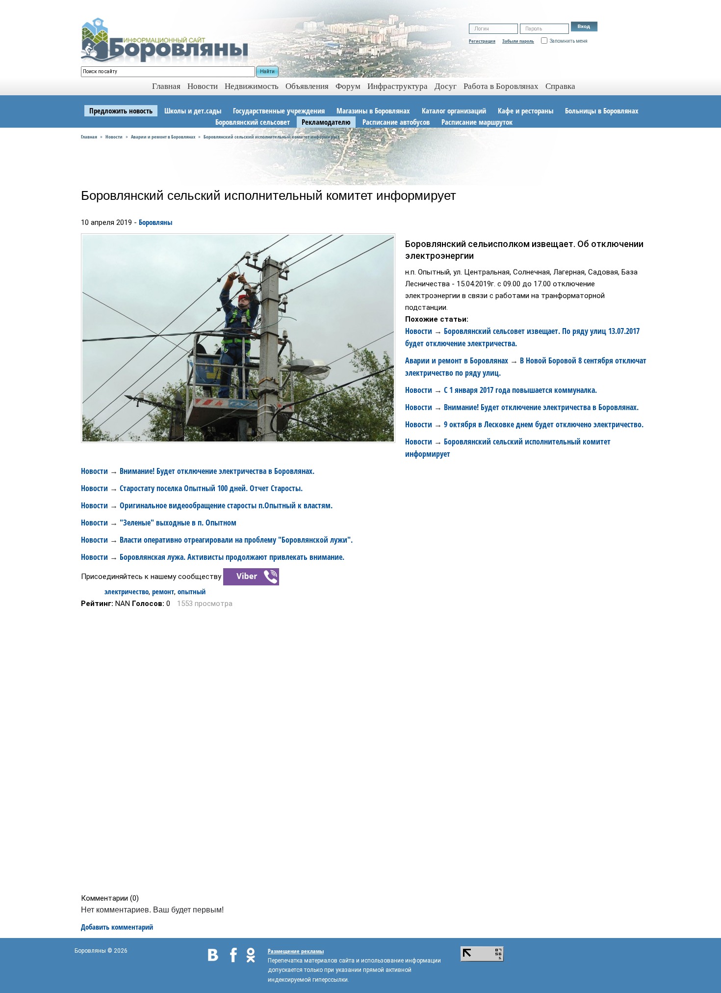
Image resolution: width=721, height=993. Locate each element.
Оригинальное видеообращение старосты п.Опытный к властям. (226, 505)
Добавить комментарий (117, 927)
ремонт (163, 591)
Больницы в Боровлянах (602, 110)
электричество (126, 591)
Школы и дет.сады (192, 110)
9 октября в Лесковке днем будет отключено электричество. (544, 424)
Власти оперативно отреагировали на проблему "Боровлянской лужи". (236, 539)
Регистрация (482, 40)
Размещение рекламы (296, 951)
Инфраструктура (397, 86)
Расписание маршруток (477, 122)
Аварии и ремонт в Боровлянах (163, 136)
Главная (89, 136)
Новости (202, 86)
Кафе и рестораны (525, 110)
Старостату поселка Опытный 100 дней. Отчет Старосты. (211, 488)
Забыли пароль (518, 40)
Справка (560, 86)
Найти (267, 71)
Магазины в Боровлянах (373, 110)
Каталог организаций (454, 110)
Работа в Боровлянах (501, 86)
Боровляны (155, 222)
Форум (347, 86)
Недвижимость (252, 86)
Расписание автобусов (396, 122)
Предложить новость (121, 110)
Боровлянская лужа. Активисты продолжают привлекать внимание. (232, 557)
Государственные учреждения (279, 110)
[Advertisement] (363, 750)
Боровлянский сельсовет (252, 122)
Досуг (446, 86)
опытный (192, 591)
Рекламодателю (326, 122)
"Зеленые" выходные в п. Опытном (178, 522)
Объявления (307, 86)
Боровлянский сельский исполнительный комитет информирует (271, 136)
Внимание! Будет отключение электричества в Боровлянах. (541, 407)
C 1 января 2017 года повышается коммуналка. (520, 390)
